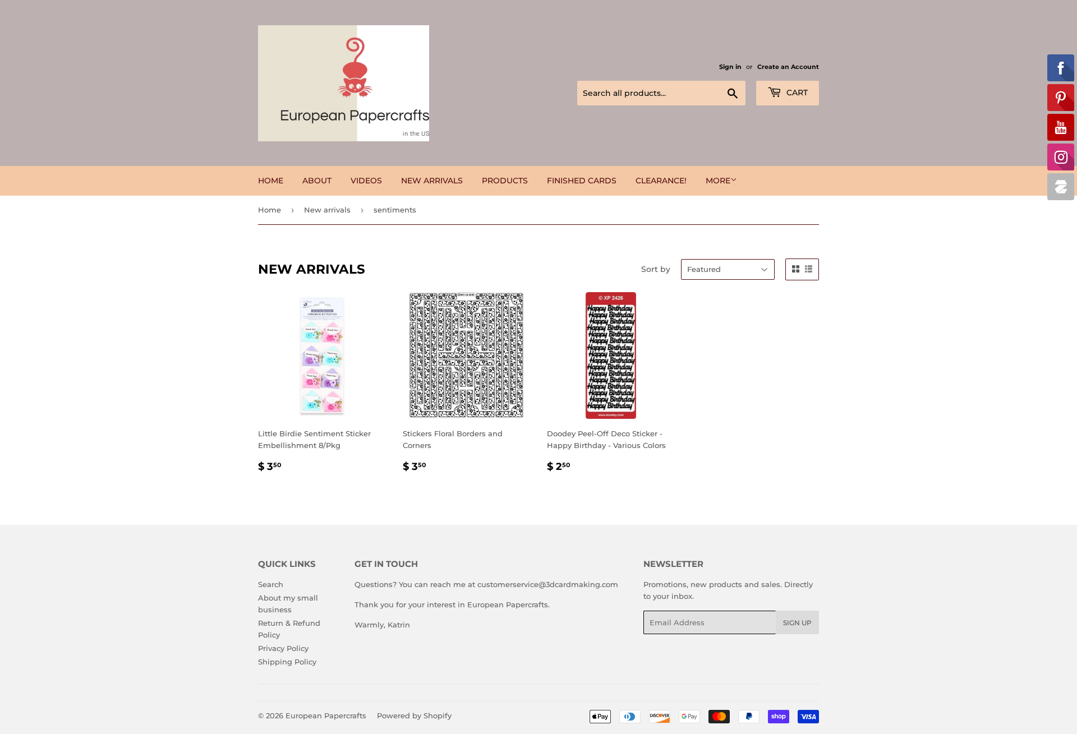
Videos (366, 181)
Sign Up (797, 622)
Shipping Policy (287, 661)
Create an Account (788, 67)
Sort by (655, 269)
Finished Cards (581, 181)
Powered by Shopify (414, 715)
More (718, 181)
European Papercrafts (326, 715)
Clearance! (661, 181)
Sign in (730, 67)
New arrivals (432, 181)
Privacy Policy (283, 648)
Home (270, 181)
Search (270, 584)
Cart (796, 92)
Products (505, 181)
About (317, 181)
